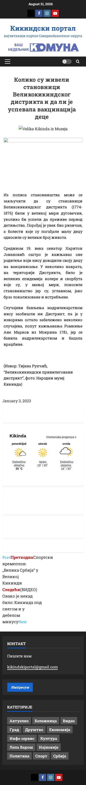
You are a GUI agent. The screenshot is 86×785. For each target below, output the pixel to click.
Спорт (41, 755)
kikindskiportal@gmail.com (32, 666)
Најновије (48, 747)
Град (14, 729)
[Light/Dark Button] (67, 61)
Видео (69, 720)
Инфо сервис (22, 738)
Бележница (46, 720)
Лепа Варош (21, 747)
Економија (59, 729)
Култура (48, 738)
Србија (59, 755)
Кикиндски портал (43, 28)
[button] (7, 62)
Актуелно (19, 720)
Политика (19, 755)
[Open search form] (78, 61)
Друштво (34, 729)
